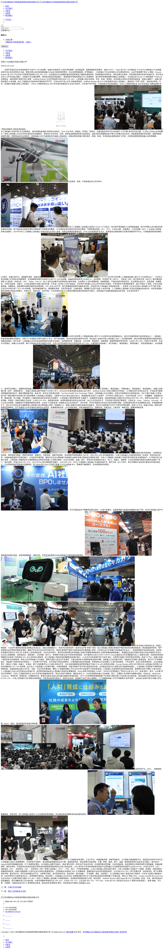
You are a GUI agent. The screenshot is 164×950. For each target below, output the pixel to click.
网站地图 (69, 932)
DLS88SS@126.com (12, 911)
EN (10, 20)
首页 (7, 6)
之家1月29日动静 (14, 887)
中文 (7, 20)
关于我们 (8, 8)
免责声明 (123, 932)
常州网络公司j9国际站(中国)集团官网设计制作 (101, 932)
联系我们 (8, 15)
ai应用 (7, 13)
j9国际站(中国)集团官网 (14, 42)
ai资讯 (7, 11)
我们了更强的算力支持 (17, 891)
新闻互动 (5, 46)
